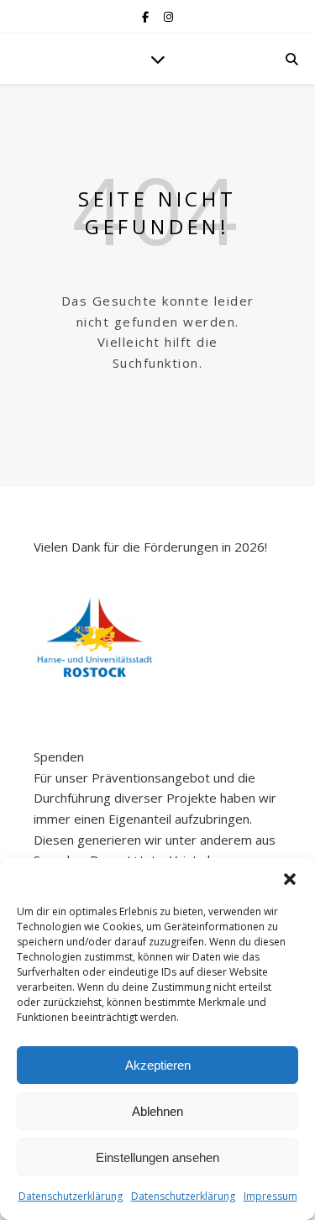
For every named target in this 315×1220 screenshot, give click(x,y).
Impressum (270, 1196)
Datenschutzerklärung (70, 1196)
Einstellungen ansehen (157, 1157)
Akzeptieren (158, 1065)
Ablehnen (157, 1111)
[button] (289, 879)
